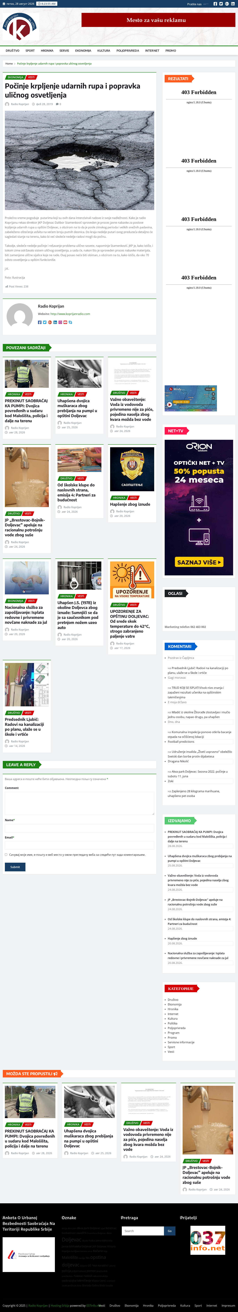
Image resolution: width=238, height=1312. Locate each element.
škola (102, 1285)
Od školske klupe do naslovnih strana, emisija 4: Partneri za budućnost (76, 492)
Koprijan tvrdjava (71, 1251)
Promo (171, 50)
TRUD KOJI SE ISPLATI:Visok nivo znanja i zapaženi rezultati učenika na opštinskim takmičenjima (196, 692)
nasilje (82, 1258)
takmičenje (84, 1280)
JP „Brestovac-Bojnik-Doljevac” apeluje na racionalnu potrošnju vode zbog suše (25, 527)
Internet (152, 50)
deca (109, 1233)
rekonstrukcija (100, 1276)
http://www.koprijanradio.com (70, 314)
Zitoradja (86, 1285)
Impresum (228, 1305)
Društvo (12, 50)
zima (79, 1285)
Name (10, 820)
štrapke (109, 1285)
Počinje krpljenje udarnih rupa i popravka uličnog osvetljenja (54, 63)
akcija (64, 1228)
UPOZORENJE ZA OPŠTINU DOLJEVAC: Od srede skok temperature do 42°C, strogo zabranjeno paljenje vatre (130, 624)
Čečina (95, 1285)
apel (103, 1228)
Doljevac (71, 1239)
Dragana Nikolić (178, 761)
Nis (88, 1257)
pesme (113, 1266)
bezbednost (69, 1233)
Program (173, 1033)
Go (170, 1231)
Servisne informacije (181, 1042)
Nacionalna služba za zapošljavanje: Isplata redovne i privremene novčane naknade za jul (26, 615)
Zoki (170, 781)
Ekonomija (83, 50)
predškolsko (67, 1276)
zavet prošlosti (69, 1285)
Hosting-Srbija (60, 1305)
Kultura (103, 50)
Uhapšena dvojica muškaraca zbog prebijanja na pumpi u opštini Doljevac (77, 408)
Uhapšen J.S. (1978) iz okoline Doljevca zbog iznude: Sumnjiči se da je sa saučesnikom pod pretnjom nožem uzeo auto (77, 615)
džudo (85, 1240)
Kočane (98, 1251)
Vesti (171, 1052)
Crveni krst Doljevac (96, 1233)
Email (9, 837)
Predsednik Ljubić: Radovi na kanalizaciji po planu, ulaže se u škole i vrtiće (24, 727)
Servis (64, 50)
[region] (207, 1240)
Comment (12, 788)
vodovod (111, 1281)
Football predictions (181, 742)
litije (105, 1251)
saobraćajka (69, 1280)
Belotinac (111, 1228)
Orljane (83, 1265)
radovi (88, 1276)
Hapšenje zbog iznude (130, 504)
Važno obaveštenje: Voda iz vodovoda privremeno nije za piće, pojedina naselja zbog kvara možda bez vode (131, 409)
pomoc (91, 1271)
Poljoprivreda (128, 50)
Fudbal (92, 1240)
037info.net (93, 1305)
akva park (72, 1228)
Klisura (111, 1246)
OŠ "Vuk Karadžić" (98, 1265)
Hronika (47, 50)
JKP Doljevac (100, 1246)
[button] (207, 1240)
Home (9, 63)
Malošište (70, 1257)
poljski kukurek (79, 1271)
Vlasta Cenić (99, 1280)
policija (66, 1271)
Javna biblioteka (104, 1240)
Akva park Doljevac (88, 1228)
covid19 (81, 1233)
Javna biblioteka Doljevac (77, 1246)
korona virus (86, 1251)
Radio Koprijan (20, 104)
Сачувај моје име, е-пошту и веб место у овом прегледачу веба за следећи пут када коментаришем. (77, 855)
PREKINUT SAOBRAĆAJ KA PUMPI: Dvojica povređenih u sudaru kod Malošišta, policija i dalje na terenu (26, 410)
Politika (172, 1023)
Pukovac (78, 1276)
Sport (30, 50)
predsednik (102, 1271)
